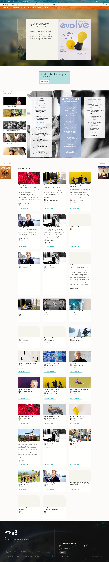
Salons (30, 4)
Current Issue (15, 7)
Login (106, 4)
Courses (36, 4)
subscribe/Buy (38, 7)
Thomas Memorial (25, 1)
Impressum (18, 556)
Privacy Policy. (73, 550)
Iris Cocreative (68, 556)
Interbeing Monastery (52, 4)
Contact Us (13, 1)
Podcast (20, 4)
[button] (103, 4)
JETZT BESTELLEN (44, 81)
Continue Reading (24, 208)
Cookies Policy (30, 556)
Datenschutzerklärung (9, 556)
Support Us (8, 1)
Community (42, 4)
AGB (14, 556)
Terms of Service (24, 556)
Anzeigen (46, 7)
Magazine (14, 4)
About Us (3, 1)
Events (26, 4)
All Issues (22, 7)
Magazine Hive (30, 7)
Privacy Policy (37, 556)
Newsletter (19, 1)
